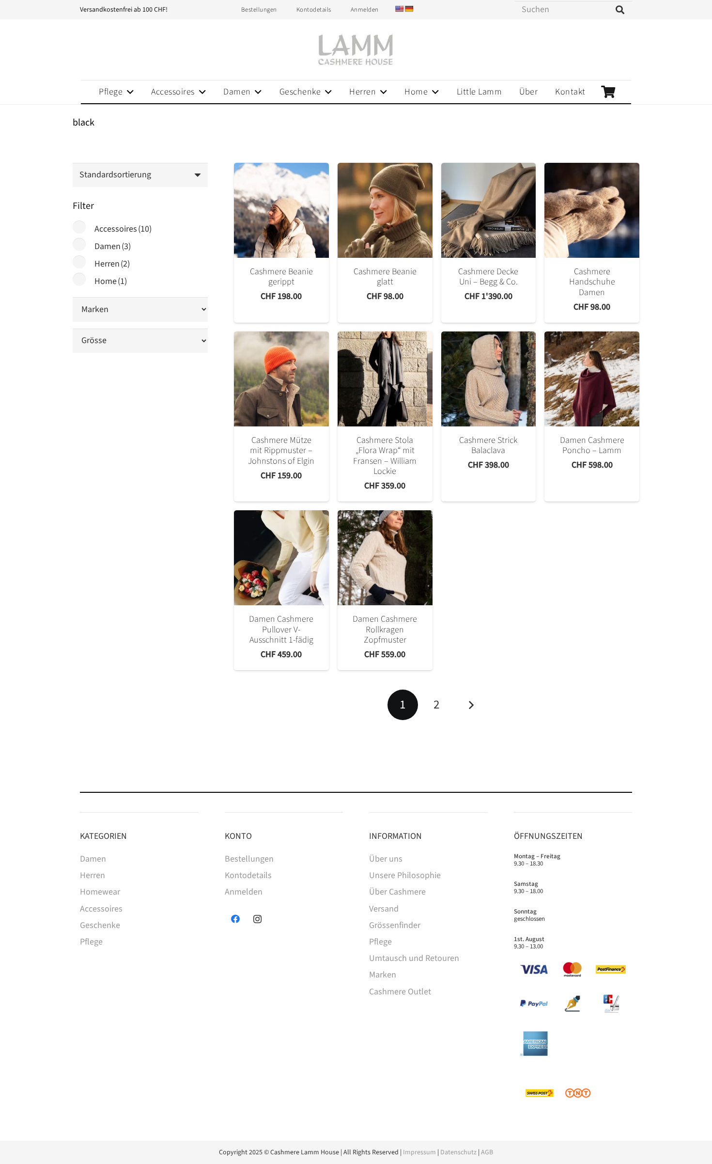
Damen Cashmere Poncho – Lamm (592, 445)
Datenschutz (458, 1152)
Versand (384, 909)
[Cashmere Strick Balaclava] (488, 378)
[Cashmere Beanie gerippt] (281, 210)
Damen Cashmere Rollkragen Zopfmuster (385, 629)
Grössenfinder (394, 925)
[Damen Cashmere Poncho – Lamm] (591, 378)
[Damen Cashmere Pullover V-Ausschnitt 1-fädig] (281, 557)
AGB (487, 1152)
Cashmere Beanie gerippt (281, 277)
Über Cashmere (397, 892)
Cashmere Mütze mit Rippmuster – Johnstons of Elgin (281, 450)
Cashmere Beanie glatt (385, 277)
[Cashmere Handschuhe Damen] (591, 210)
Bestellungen (249, 859)
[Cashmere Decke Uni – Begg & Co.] (488, 210)
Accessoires (123, 229)
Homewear (100, 892)
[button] (128, 92)
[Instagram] (257, 919)
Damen (112, 246)
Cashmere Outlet (400, 992)
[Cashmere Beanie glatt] (385, 210)
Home (110, 281)
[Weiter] (470, 705)
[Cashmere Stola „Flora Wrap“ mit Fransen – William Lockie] (385, 378)
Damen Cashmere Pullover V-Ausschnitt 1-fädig (281, 629)
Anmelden (244, 892)
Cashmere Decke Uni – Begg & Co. (488, 277)
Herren (112, 264)
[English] (399, 9)
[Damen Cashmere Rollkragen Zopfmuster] (385, 557)
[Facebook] (236, 919)
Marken (382, 975)
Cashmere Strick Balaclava (488, 445)
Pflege (91, 942)
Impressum (419, 1152)
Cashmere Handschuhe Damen (592, 282)
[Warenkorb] (608, 92)
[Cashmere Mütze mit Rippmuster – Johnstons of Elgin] (281, 378)
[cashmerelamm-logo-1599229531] (356, 50)
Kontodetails (248, 875)
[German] (408, 9)
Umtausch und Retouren (414, 958)
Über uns (385, 859)
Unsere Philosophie (405, 875)
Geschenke (100, 925)
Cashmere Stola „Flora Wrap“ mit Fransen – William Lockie (385, 456)
